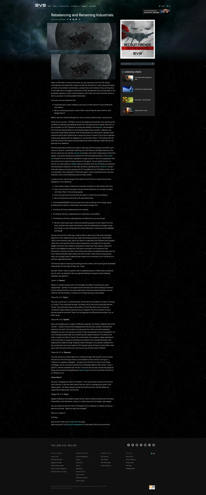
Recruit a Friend (80, 471)
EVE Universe (104, 456)
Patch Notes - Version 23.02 (142, 100)
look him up (83, 370)
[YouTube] (137, 445)
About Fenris (129, 456)
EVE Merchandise (106, 462)
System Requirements (57, 465)
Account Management (75, 424)
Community (79, 462)
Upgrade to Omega (56, 462)
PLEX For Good (80, 480)
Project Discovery (106, 465)
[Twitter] (132, 445)
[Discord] (145, 445)
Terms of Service (131, 459)
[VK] (153, 445)
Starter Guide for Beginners (59, 468)
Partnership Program (82, 477)
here (100, 127)
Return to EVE (80, 474)
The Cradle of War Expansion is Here (143, 78)
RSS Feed (128, 465)
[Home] (40, 8)
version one (78, 153)
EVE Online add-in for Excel (58, 471)
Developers (79, 468)
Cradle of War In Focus (141, 110)
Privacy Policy (130, 462)
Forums (78, 465)
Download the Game (56, 459)
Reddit (74, 164)
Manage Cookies (130, 468)
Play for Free (54, 456)
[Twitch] (141, 445)
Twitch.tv (104, 167)
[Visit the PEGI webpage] (152, 487)
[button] (162, 6)
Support (78, 459)
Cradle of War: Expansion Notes (143, 89)
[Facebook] (128, 445)
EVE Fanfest (104, 459)
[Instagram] (149, 445)
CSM (99, 164)
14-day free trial (74, 422)
